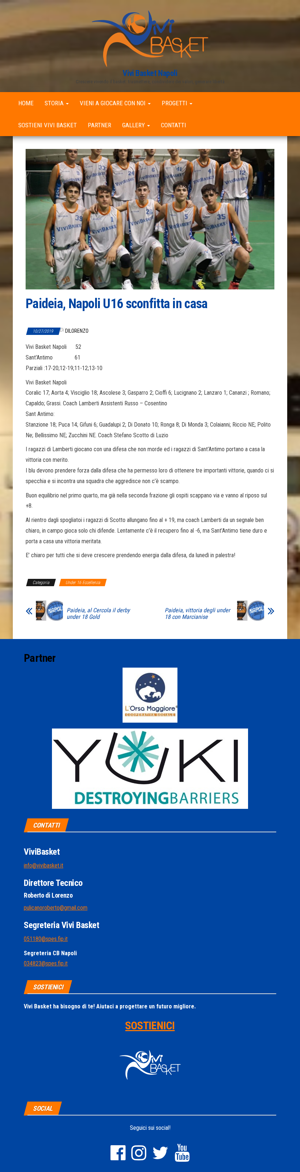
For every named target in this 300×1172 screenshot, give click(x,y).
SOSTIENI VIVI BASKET (47, 125)
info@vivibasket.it (43, 865)
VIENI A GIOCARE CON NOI (113, 103)
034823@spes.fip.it (46, 963)
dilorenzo (77, 331)
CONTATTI (173, 125)
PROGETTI (175, 103)
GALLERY (134, 125)
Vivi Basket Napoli (150, 73)
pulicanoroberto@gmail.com (55, 907)
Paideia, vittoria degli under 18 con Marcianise (197, 613)
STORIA (55, 103)
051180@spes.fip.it (46, 938)
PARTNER (99, 125)
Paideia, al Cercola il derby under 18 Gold (98, 613)
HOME (26, 103)
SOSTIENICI (150, 1025)
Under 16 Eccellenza (82, 582)
